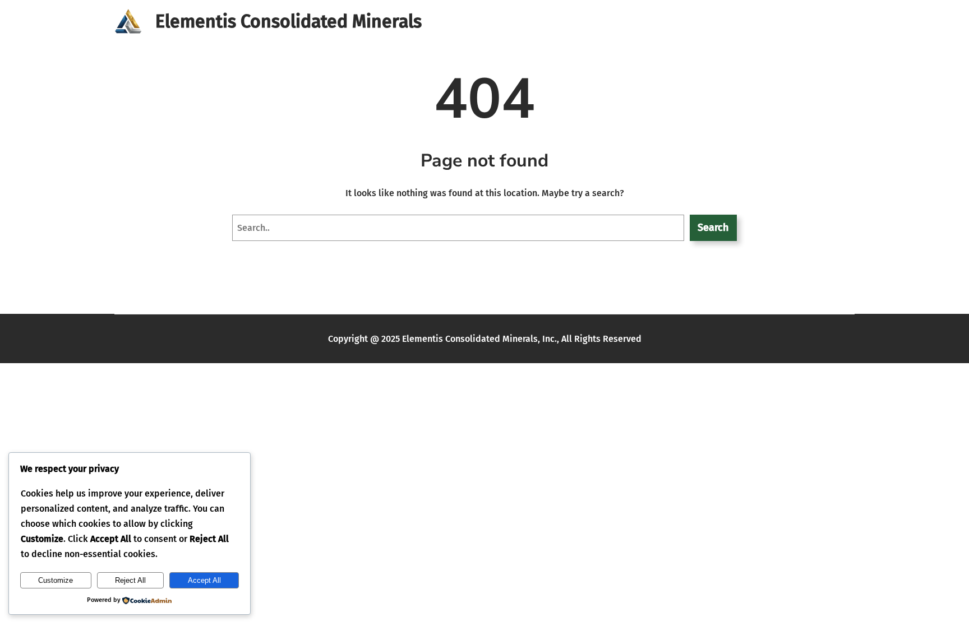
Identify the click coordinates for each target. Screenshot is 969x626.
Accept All (204, 580)
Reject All (130, 580)
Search (713, 227)
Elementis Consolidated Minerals (288, 21)
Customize (55, 580)
